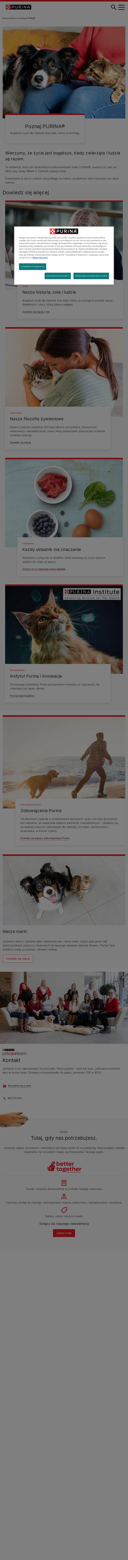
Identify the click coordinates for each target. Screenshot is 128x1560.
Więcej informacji (40, 257)
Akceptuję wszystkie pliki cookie (91, 276)
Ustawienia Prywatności (32, 266)
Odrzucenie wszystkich (57, 276)
